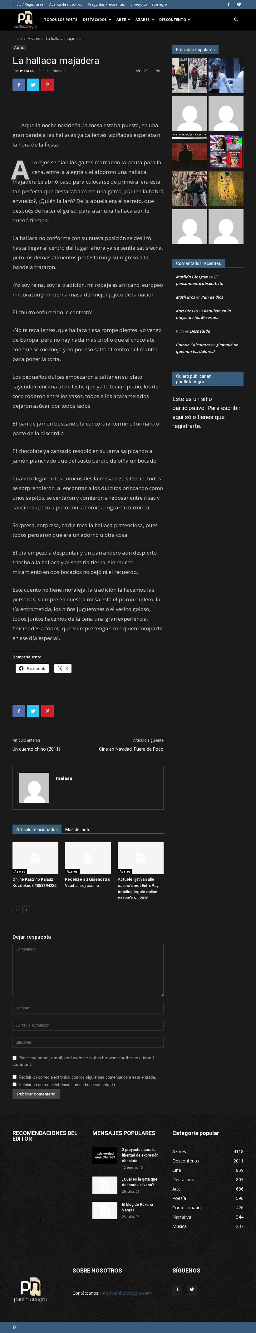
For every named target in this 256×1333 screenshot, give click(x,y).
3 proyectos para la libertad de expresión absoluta (140, 1155)
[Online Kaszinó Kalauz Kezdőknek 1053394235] (35, 858)
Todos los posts (60, 19)
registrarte (186, 426)
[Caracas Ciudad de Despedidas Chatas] (226, 152)
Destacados (95, 19)
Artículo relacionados (37, 829)
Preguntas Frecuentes (106, 4)
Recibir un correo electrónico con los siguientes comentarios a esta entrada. (87, 1077)
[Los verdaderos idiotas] (189, 152)
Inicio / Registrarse (27, 4)
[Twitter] (239, 4)
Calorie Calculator (193, 345)
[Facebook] (228, 4)
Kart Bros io (187, 311)
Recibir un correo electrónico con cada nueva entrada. (67, 1084)
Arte (121, 19)
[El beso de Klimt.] (226, 189)
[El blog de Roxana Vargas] (104, 1210)
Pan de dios (212, 297)
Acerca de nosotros (65, 4)
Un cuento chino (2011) (36, 749)
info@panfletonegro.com (126, 1293)
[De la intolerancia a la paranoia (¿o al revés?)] (189, 189)
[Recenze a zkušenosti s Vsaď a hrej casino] (88, 858)
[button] (236, 20)
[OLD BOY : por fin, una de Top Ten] (226, 114)
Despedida (200, 331)
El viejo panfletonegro (148, 4)
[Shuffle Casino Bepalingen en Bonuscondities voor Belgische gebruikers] (189, 227)
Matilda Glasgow (192, 277)
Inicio (17, 38)
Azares (142, 19)
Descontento (172, 19)
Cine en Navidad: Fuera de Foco (131, 749)
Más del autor (78, 829)
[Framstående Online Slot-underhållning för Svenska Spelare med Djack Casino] (226, 227)
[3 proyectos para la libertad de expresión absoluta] (104, 1155)
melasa (27, 70)
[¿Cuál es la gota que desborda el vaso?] (104, 1185)
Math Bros (185, 297)
